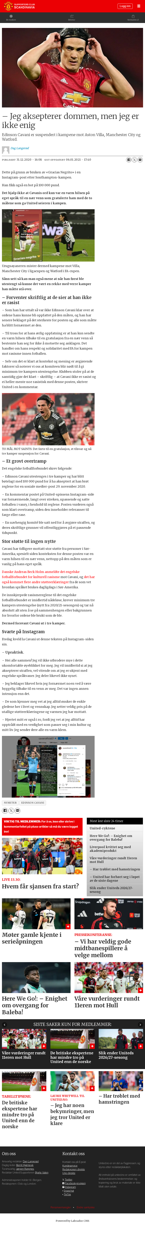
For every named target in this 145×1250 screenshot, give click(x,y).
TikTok (67, 1194)
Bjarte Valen (41, 1172)
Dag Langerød (31, 1161)
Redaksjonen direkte (73, 1169)
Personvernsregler (61, 1207)
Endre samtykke (86, 1207)
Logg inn (125, 6)
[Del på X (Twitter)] (134, 159)
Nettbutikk (132, 20)
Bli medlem (11, 20)
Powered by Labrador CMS (72, 1220)
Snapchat (69, 1191)
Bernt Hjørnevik (24, 1165)
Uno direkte (68, 1173)
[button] (4, 1024)
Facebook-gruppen (75, 1183)
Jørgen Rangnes (25, 1169)
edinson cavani (32, 802)
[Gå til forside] (19, 6)
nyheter (10, 802)
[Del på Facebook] (128, 159)
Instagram (70, 1187)
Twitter (68, 1179)
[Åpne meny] (138, 6)
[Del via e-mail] (140, 159)
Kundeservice (69, 1165)
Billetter (71, 20)
